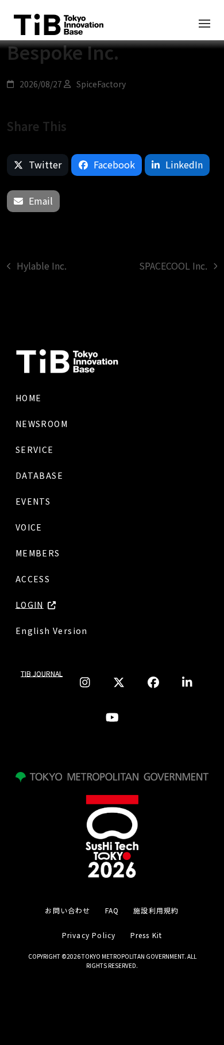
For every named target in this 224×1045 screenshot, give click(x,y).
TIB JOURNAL (42, 673)
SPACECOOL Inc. (173, 266)
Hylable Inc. (37, 266)
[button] (38, 165)
